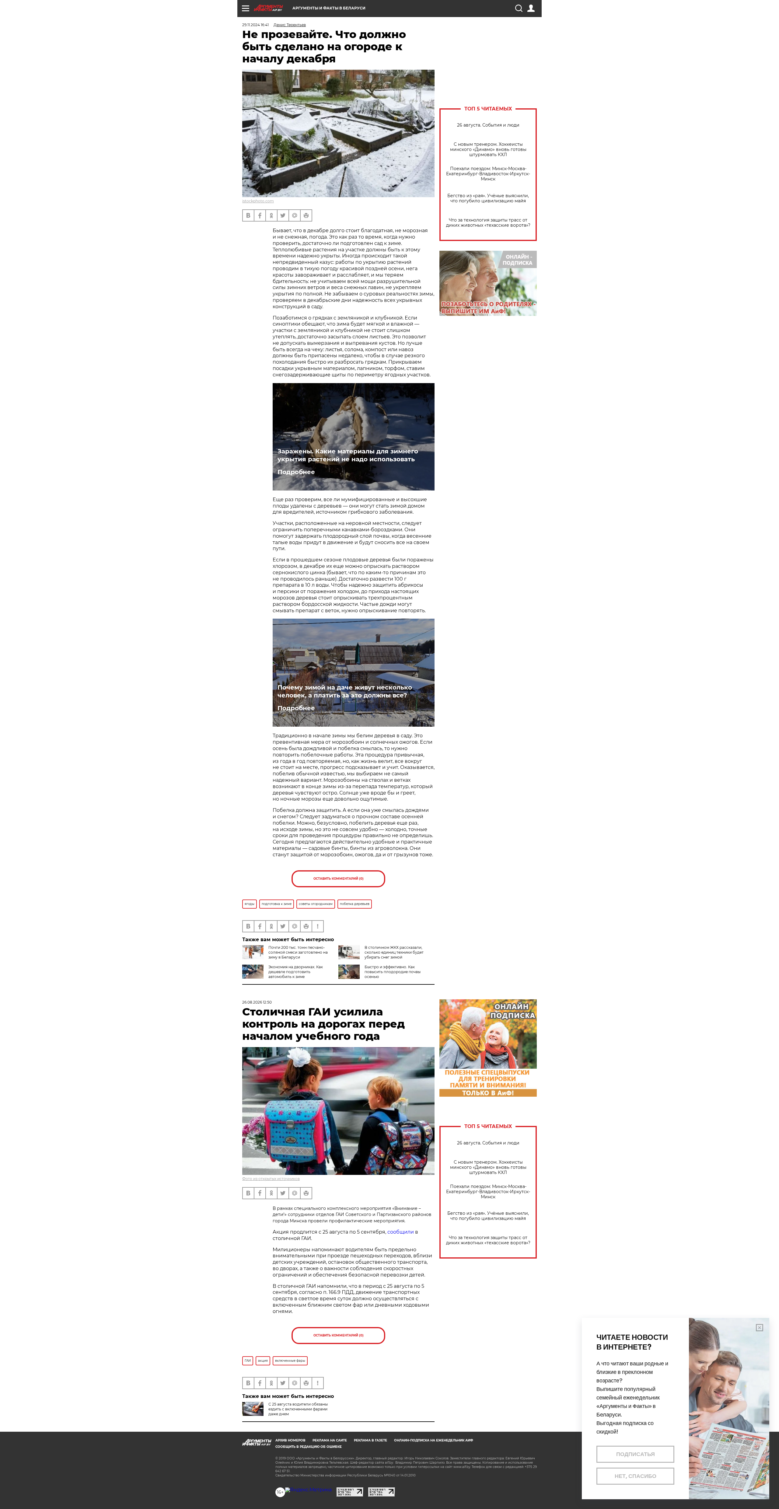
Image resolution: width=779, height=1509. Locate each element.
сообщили (400, 1232)
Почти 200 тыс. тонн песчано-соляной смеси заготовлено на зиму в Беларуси (298, 952)
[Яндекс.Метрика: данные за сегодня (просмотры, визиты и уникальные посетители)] (308, 1489)
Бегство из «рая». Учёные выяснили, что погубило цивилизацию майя (488, 198)
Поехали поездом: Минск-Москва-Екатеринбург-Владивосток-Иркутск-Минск (488, 174)
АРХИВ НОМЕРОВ (290, 1440)
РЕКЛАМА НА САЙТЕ (330, 1440)
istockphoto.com (258, 201)
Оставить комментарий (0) (338, 879)
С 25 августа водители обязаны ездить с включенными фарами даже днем (298, 1409)
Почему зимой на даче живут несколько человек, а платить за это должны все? (345, 691)
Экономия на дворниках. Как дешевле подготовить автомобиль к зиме (295, 972)
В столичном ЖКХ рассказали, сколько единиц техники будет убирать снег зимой (394, 952)
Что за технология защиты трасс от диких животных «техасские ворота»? (488, 223)
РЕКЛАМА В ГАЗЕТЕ (370, 1440)
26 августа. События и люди (488, 125)
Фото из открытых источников (271, 1178)
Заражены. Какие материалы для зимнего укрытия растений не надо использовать (348, 455)
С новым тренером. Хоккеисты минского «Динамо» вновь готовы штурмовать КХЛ (488, 149)
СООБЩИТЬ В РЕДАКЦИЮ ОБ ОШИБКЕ (308, 1447)
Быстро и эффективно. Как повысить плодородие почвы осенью (393, 972)
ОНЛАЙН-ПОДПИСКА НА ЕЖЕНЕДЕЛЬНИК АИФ (433, 1440)
